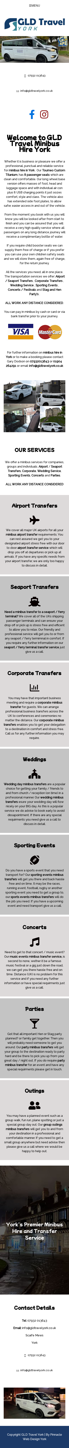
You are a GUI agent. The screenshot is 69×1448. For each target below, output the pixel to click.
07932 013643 (36, 75)
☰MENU (34, 6)
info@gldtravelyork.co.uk (36, 90)
